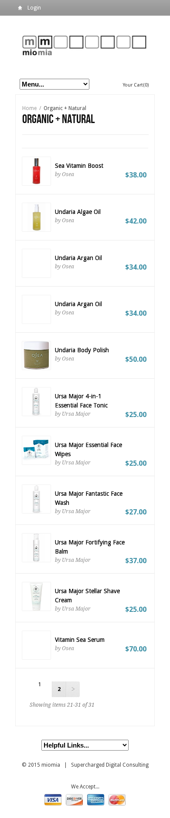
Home (20, 9)
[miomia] (85, 45)
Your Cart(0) (136, 85)
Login (34, 8)
